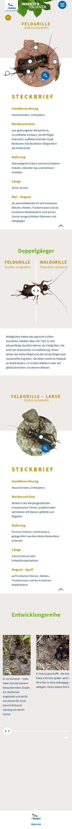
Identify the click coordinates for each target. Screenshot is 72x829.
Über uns (36, 824)
